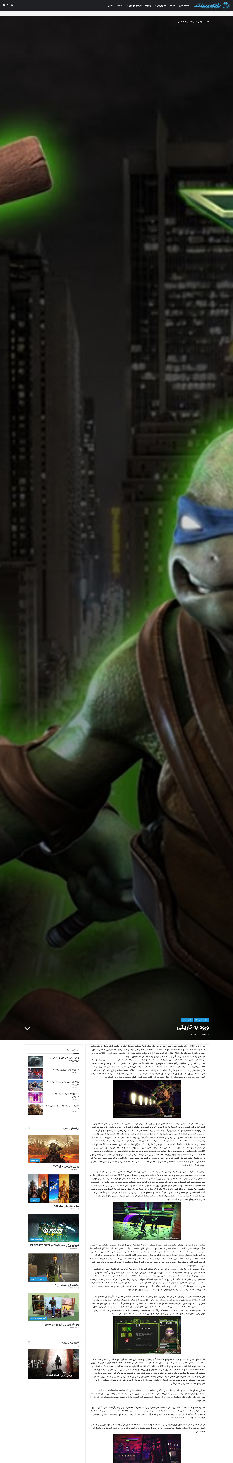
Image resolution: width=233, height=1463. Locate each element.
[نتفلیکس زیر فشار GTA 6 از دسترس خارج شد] (35, 1109)
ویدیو (149, 5)
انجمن (110, 5)
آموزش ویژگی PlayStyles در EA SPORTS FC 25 (54, 1245)
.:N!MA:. (204, 1034)
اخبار (173, 5)
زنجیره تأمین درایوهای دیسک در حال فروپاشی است (64, 1059)
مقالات (120, 5)
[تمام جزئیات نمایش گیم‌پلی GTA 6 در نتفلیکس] (35, 1097)
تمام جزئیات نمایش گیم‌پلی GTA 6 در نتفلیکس (64, 1095)
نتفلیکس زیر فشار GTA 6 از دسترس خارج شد (62, 1107)
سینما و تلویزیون (135, 5)
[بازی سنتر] (212, 5)
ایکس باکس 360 (196, 21)
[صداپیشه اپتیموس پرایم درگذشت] (35, 1073)
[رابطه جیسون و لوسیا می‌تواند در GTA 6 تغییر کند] (35, 1085)
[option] (53, 1364)
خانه (205, 21)
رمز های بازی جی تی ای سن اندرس (62, 1324)
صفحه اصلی (184, 5)
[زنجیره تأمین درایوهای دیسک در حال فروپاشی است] (35, 1061)
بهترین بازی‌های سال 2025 (66, 1166)
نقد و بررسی (162, 5)
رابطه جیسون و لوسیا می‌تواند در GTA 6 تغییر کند (63, 1083)
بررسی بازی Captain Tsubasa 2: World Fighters (58, 1373)
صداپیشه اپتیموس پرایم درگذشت (66, 1069)
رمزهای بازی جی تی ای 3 (66, 1285)
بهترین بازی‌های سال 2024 (66, 1206)
